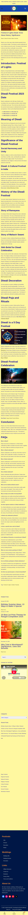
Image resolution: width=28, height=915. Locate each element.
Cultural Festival (7, 38)
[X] (16, 896)
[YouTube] (10, 896)
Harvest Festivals (4, 789)
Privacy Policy (6, 876)
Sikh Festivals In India (6, 276)
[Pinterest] (13, 896)
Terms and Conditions (8, 878)
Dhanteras (3, 350)
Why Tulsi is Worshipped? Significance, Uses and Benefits (12, 646)
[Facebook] (3, 896)
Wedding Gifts (6, 855)
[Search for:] (14, 657)
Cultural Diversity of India (13, 188)
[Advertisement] (14, 696)
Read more (3, 609)
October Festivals (15, 584)
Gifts (4, 840)
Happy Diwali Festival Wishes (12, 418)
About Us (8, 909)
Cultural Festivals (4, 784)
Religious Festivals (5, 781)
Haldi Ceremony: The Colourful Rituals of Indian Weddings (13, 733)
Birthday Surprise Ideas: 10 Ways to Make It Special (12, 605)
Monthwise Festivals (5, 791)
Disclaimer (5, 874)
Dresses (5, 842)
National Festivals (5, 779)
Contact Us (5, 871)
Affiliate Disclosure (7, 869)
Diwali (2, 38)
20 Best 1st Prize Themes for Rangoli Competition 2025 (13, 616)
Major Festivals (15, 38)
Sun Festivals (4, 786)
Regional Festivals (5, 776)
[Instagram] (6, 896)
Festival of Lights (7, 584)
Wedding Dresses (7, 858)
